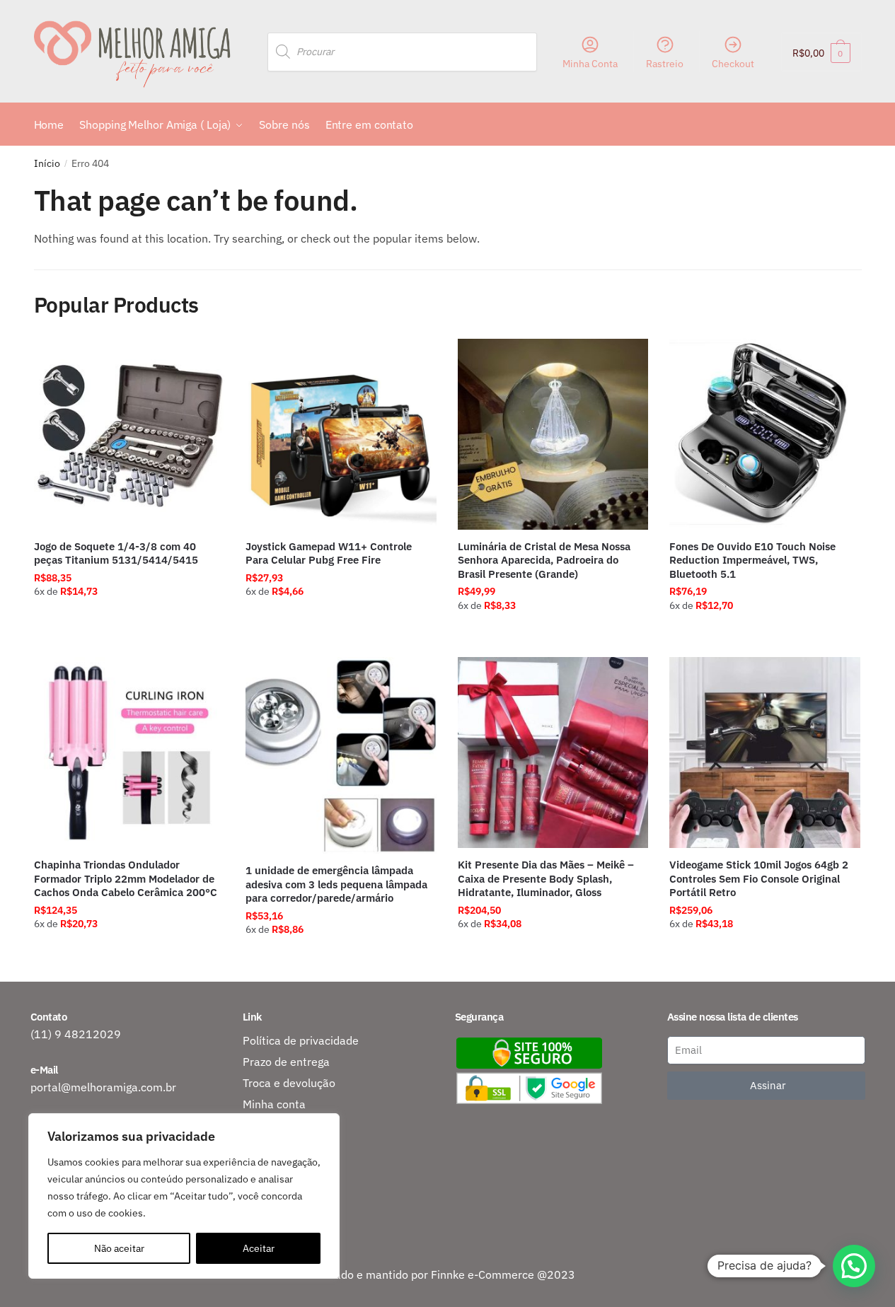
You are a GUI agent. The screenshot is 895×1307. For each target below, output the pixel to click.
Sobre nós (268, 1146)
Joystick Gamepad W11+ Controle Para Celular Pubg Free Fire (329, 553)
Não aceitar (119, 1248)
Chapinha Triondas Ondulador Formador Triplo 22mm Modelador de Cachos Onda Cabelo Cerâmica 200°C (125, 878)
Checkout (733, 63)
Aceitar (259, 1248)
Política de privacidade (301, 1040)
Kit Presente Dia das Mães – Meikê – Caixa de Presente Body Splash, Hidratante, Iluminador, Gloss (546, 878)
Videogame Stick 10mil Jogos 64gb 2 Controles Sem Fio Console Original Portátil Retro (758, 878)
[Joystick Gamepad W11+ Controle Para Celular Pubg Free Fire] (341, 434)
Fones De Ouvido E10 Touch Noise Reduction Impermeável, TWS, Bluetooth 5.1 (752, 560)
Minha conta (274, 1104)
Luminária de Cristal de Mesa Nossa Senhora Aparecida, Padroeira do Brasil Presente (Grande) (544, 560)
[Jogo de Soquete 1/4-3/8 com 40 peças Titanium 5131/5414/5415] (129, 434)
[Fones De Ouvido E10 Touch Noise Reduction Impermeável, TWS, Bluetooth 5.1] (764, 434)
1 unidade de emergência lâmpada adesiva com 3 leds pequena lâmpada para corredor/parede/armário (336, 884)
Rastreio (664, 63)
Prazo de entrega (286, 1062)
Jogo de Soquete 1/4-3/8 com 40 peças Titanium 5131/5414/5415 (116, 553)
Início (47, 163)
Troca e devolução (289, 1083)
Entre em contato (287, 1168)
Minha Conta (590, 63)
